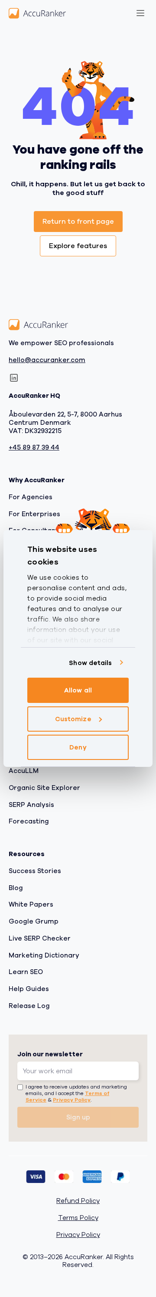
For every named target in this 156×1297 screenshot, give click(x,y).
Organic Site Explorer (44, 787)
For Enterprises (34, 514)
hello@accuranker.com (47, 360)
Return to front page (78, 221)
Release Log (29, 1005)
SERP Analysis (31, 804)
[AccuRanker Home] (37, 13)
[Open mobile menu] (140, 13)
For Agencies (30, 497)
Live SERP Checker (40, 938)
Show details (90, 663)
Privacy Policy (72, 1099)
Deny (77, 747)
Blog (16, 888)
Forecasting (29, 821)
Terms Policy (78, 1218)
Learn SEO (26, 972)
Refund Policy (78, 1201)
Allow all (78, 690)
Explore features (78, 246)
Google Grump (33, 921)
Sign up (78, 1117)
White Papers (31, 904)
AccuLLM (24, 770)
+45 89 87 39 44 (34, 448)
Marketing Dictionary (44, 955)
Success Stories (35, 871)
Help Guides (29, 989)
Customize (73, 719)
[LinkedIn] (14, 378)
